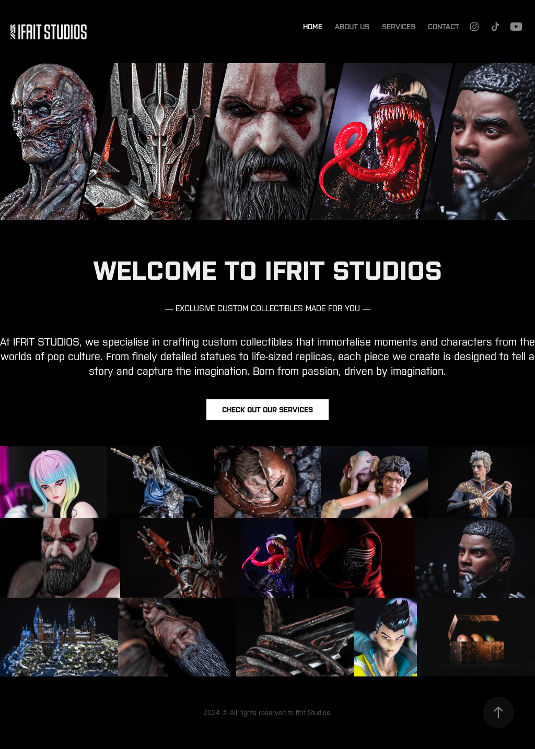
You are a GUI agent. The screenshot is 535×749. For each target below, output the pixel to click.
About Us (352, 26)
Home (312, 26)
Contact (443, 26)
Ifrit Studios (313, 713)
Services (398, 26)
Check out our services (267, 410)
